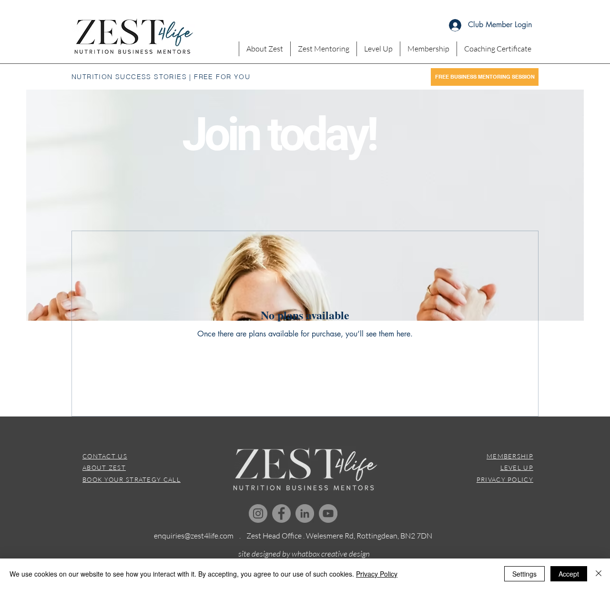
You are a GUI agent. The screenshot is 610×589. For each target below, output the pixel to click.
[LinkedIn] (304, 513)
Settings (524, 574)
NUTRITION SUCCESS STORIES (129, 76)
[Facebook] (281, 513)
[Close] (598, 573)
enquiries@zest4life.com (194, 535)
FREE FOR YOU (222, 76)
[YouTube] (328, 513)
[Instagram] (258, 513)
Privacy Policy (376, 574)
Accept (569, 574)
